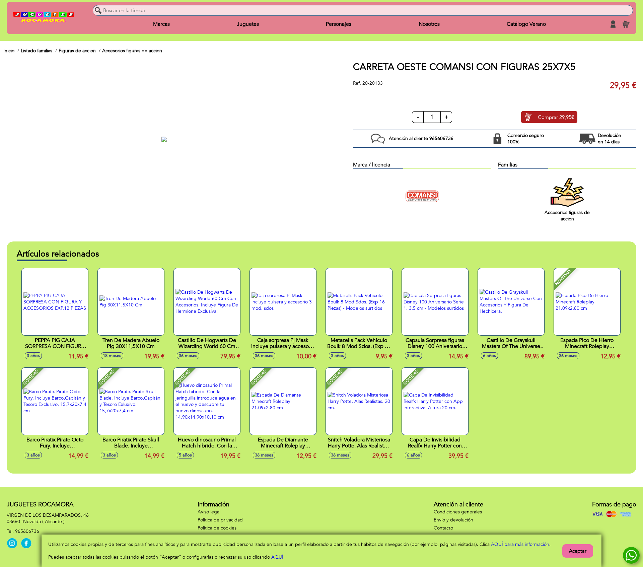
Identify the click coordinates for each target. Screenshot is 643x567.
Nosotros (429, 24)
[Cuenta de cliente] (613, 24)
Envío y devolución (453, 520)
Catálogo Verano (526, 24)
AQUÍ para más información (520, 544)
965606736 (27, 531)
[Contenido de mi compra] (626, 24)
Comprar (556, 117)
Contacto (443, 528)
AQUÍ (277, 557)
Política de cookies (217, 528)
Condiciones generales (458, 512)
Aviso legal (209, 512)
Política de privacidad (220, 520)
